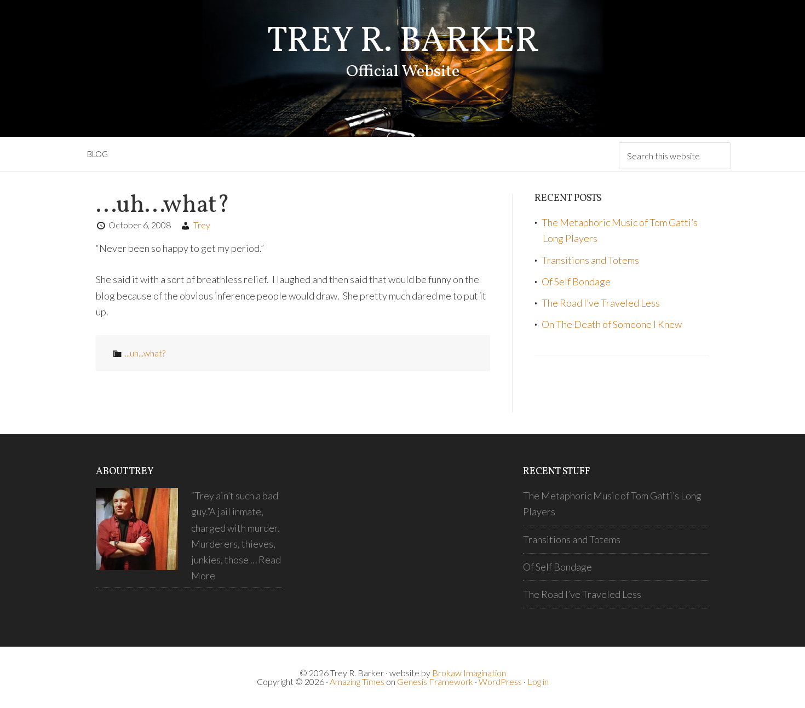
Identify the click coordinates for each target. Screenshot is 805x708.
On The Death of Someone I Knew (612, 324)
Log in (538, 681)
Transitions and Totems (590, 260)
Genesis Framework (435, 681)
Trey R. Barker (403, 42)
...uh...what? (145, 353)
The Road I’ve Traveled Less (601, 303)
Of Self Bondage (576, 281)
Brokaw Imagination (469, 672)
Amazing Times (357, 681)
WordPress (500, 681)
